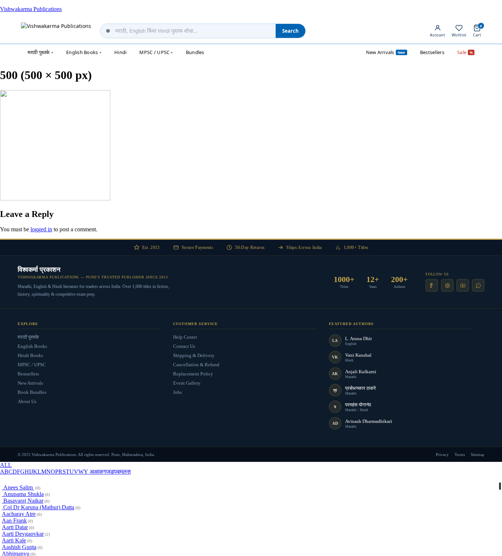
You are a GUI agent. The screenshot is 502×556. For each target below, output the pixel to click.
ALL (6, 465)
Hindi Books (30, 355)
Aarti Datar (15, 527)
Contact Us (184, 346)
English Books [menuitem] (83, 52)
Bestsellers (28, 374)
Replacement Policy (193, 374)
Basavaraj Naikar (22, 501)
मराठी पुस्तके (28, 337)
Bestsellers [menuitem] (432, 52)
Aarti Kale (14, 540)
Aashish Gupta (19, 547)
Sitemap (477, 454)
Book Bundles (32, 392)
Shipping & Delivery (194, 355)
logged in (41, 229)
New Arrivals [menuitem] (385, 52)
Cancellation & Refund (196, 364)
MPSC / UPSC (32, 364)
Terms (460, 454)
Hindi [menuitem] (120, 52)
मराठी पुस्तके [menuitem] (40, 52)
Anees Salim (18, 487)
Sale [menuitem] (465, 52)
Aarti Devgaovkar (23, 534)
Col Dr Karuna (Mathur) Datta (38, 507)
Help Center (185, 337)
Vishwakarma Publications (31, 9)
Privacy (442, 454)
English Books (32, 346)
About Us (27, 401)
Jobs (177, 392)
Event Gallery (187, 383)
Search (290, 31)
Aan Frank (14, 520)
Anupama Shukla (23, 494)
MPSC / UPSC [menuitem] (156, 52)
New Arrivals (30, 383)
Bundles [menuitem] (195, 52)
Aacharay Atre (19, 514)
